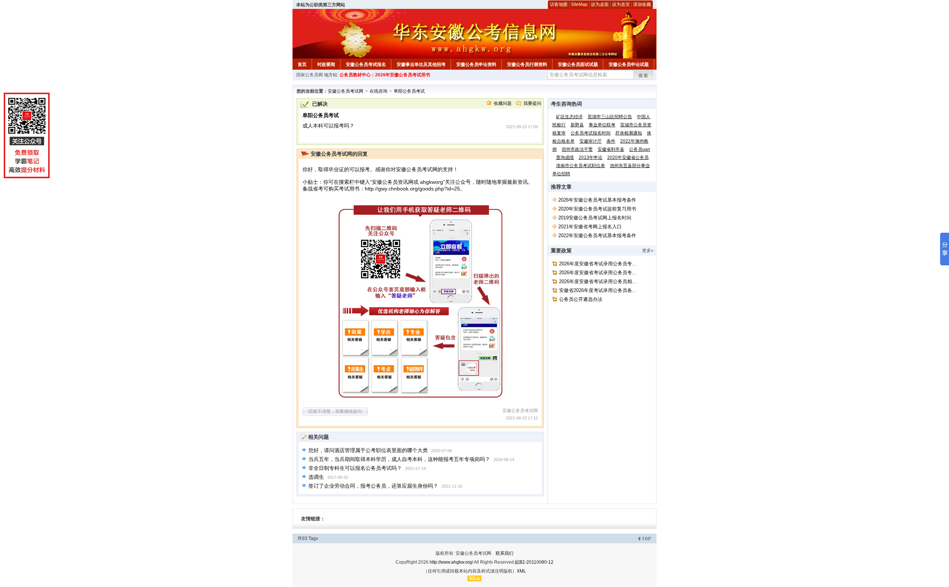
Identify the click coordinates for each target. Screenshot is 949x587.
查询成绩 (565, 157)
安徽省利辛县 (611, 149)
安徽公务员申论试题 (629, 64)
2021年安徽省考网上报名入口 (590, 226)
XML (521, 571)
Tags (313, 538)
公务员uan (639, 149)
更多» (648, 250)
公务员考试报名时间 (591, 133)
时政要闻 (326, 64)
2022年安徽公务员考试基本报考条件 (597, 235)
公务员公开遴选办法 (580, 299)
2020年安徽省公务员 (628, 157)
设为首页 (621, 4)
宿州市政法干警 (577, 149)
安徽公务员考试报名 (366, 64)
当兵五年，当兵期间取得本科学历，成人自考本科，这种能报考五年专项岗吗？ (399, 459)
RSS (302, 538)
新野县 (577, 124)
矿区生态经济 (569, 116)
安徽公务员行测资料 (527, 64)
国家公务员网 (309, 74)
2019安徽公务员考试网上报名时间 (594, 217)
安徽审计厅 (590, 141)
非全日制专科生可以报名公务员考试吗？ (355, 468)
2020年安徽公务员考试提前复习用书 (597, 209)
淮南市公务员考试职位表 (580, 165)
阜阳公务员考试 (409, 91)
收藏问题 (503, 103)
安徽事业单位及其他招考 (421, 64)
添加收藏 (642, 4)
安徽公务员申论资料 (476, 64)
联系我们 (504, 553)
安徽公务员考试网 (345, 91)
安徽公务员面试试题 (578, 64)
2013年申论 (590, 157)
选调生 (316, 477)
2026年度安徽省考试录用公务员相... (597, 281)
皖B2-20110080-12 (534, 562)
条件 (610, 141)
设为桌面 (600, 4)
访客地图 (559, 4)
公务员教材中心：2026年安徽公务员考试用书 (385, 74)
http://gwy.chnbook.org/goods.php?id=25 (412, 189)
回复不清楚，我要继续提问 (335, 411)
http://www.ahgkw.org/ (451, 562)
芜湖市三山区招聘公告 (610, 116)
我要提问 (532, 103)
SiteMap (579, 4)
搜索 (643, 75)
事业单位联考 (602, 124)
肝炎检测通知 (628, 133)
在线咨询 (378, 91)
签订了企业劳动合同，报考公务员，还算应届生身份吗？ (373, 486)
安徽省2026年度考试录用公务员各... (597, 290)
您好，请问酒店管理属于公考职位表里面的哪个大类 (368, 450)
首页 (302, 64)
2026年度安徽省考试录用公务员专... (597, 263)
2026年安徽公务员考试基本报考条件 (597, 200)
